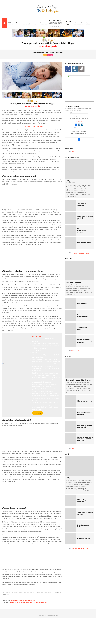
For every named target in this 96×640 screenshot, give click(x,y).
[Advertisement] (32, 197)
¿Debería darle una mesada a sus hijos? (85, 217)
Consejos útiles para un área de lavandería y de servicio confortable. (85, 438)
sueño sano (6, 594)
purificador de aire (49, 592)
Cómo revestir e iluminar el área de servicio (84, 229)
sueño (59, 592)
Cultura (69, 182)
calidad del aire (39, 592)
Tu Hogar (50, 55)
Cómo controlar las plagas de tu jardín (84, 413)
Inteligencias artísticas (72, 181)
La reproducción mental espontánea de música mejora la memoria (28, 602)
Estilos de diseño (82, 303)
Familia (73, 182)
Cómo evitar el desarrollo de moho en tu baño (85, 426)
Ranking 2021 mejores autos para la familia (23, 600)
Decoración (81, 244)
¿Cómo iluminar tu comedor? (82, 328)
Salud (45, 55)
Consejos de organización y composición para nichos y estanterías (84, 340)
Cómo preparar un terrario (84, 401)
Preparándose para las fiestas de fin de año (83, 526)
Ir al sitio (79, 121)
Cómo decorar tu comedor (84, 242)
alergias (22, 592)
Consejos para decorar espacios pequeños (83, 316)
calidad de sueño (29, 592)
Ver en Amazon (37, 413)
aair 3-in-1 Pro (36, 336)
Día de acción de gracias (83, 538)
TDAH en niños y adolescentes (81, 204)
